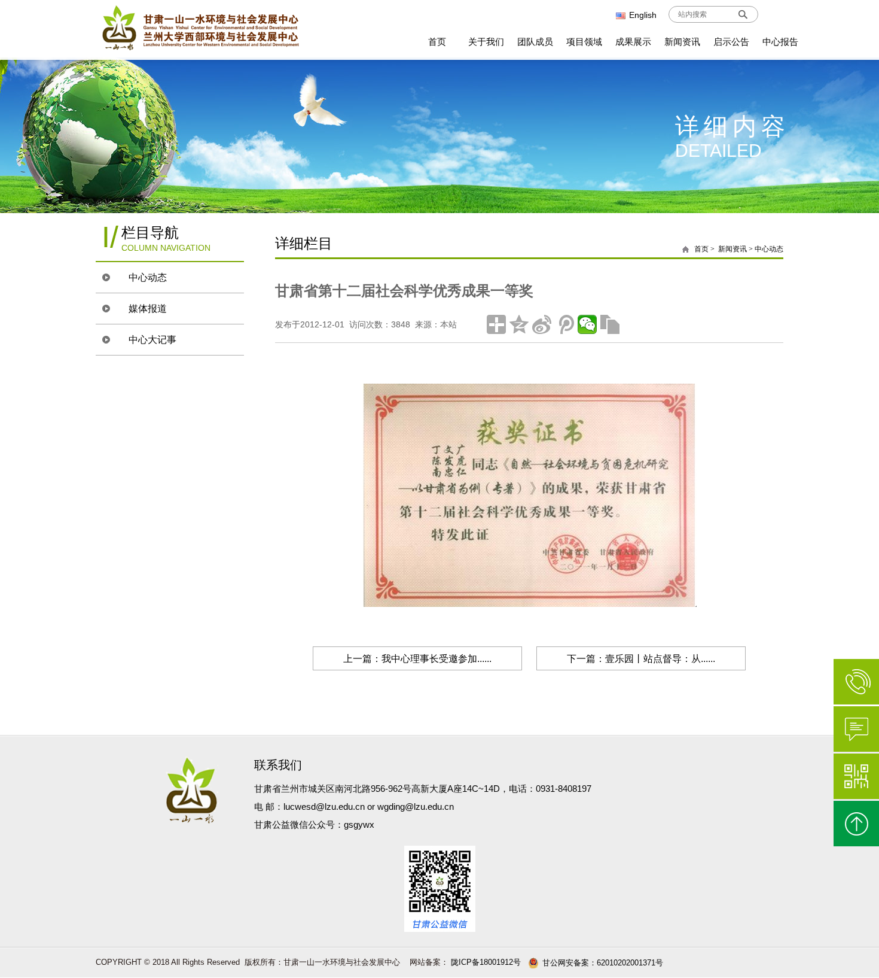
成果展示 (633, 42)
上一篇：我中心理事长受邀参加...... (417, 659)
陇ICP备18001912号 (484, 962)
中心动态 (148, 277)
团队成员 (535, 42)
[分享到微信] (587, 324)
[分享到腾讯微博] (564, 324)
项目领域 (584, 42)
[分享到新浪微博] (541, 324)
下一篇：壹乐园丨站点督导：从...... (641, 659)
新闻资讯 (682, 42)
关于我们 (486, 42)
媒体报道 (148, 308)
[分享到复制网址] (609, 324)
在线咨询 (856, 729)
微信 (856, 776)
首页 (437, 42)
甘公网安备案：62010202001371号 (602, 962)
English (643, 15)
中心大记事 (152, 340)
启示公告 (731, 42)
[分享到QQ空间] (519, 324)
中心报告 (780, 42)
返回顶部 (856, 823)
